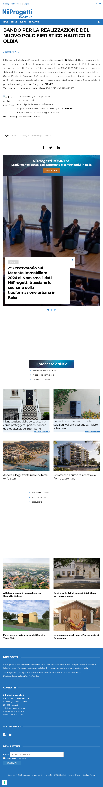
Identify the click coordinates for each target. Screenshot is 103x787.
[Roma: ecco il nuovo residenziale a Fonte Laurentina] (77, 456)
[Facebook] (96, 3)
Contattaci (34, 22)
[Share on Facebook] (43, 147)
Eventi (23, 22)
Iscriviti (11, 763)
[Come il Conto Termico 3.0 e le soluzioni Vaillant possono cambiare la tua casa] (77, 404)
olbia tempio (37, 135)
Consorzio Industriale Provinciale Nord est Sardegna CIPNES (37, 60)
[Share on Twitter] (51, 147)
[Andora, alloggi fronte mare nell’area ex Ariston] (26, 456)
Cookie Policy (88, 775)
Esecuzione (37, 502)
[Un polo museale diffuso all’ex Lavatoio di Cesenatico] (77, 615)
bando (48, 135)
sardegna (25, 135)
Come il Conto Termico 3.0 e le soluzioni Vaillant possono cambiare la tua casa (76, 425)
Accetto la (10, 758)
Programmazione (40, 493)
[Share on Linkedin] (58, 147)
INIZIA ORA (51, 170)
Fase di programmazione (44, 370)
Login (26, 4)
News (5, 22)
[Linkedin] (100, 3)
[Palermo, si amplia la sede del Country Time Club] (26, 615)
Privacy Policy (20, 758)
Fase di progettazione (43, 375)
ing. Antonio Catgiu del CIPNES (36, 84)
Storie (14, 22)
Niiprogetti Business (12, 4)
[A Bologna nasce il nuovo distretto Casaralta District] (26, 573)
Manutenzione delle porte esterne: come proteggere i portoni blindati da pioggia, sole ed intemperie (25, 425)
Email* (6, 754)
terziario (14, 135)
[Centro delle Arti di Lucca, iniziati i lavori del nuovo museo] (77, 573)
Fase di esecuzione (41, 380)
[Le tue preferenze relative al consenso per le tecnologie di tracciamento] (4, 782)
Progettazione (39, 497)
